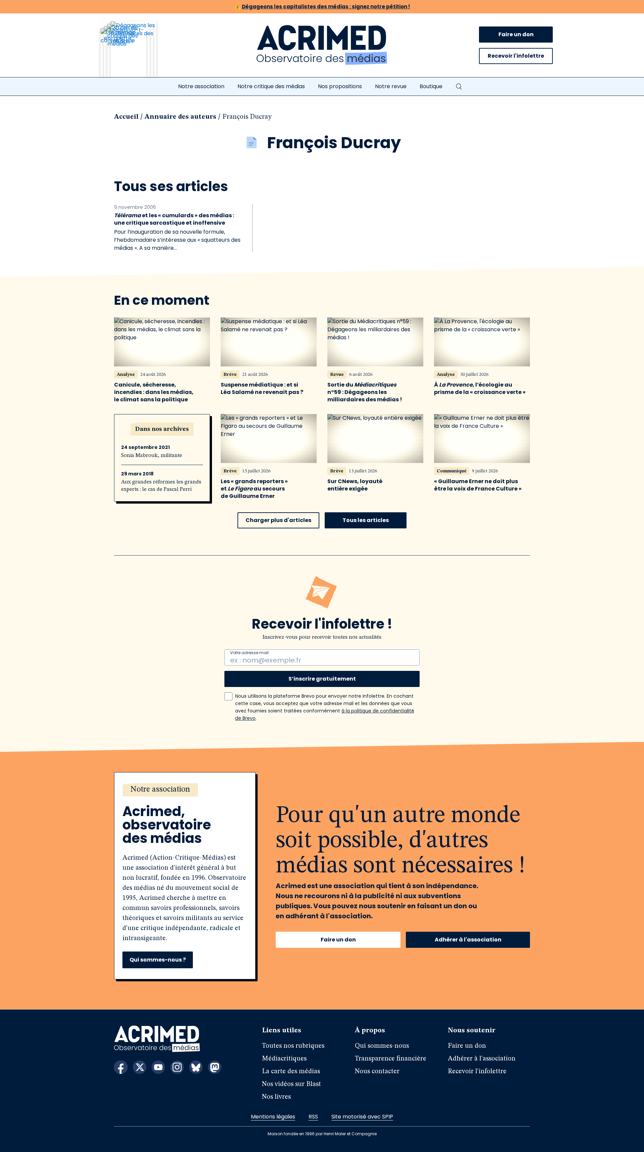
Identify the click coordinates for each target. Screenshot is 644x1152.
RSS (313, 1116)
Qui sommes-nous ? (157, 960)
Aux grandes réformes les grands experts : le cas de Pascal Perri (161, 485)
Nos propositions (340, 86)
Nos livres (276, 1097)
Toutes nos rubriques (293, 1046)
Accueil (126, 117)
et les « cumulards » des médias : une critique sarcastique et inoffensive (174, 219)
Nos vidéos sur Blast (291, 1084)
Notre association (201, 86)
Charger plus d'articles (278, 520)
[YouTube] (158, 1067)
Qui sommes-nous (382, 1046)
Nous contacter (377, 1071)
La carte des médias (291, 1071)
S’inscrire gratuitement (322, 679)
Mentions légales (273, 1116)
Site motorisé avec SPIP (362, 1116)
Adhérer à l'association (468, 939)
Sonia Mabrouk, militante (151, 455)
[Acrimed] (322, 45)
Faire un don (516, 34)
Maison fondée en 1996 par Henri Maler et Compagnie (322, 1134)
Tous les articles (365, 520)
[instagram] (177, 1067)
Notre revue (391, 86)
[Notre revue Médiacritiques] (137, 53)
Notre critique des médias (271, 86)
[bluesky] (196, 1067)
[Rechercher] (458, 86)
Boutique (431, 86)
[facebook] (120, 1067)
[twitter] (139, 1067)
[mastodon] (214, 1067)
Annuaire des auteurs (180, 117)
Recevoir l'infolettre (516, 56)
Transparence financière (390, 1058)
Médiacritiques (284, 1058)
